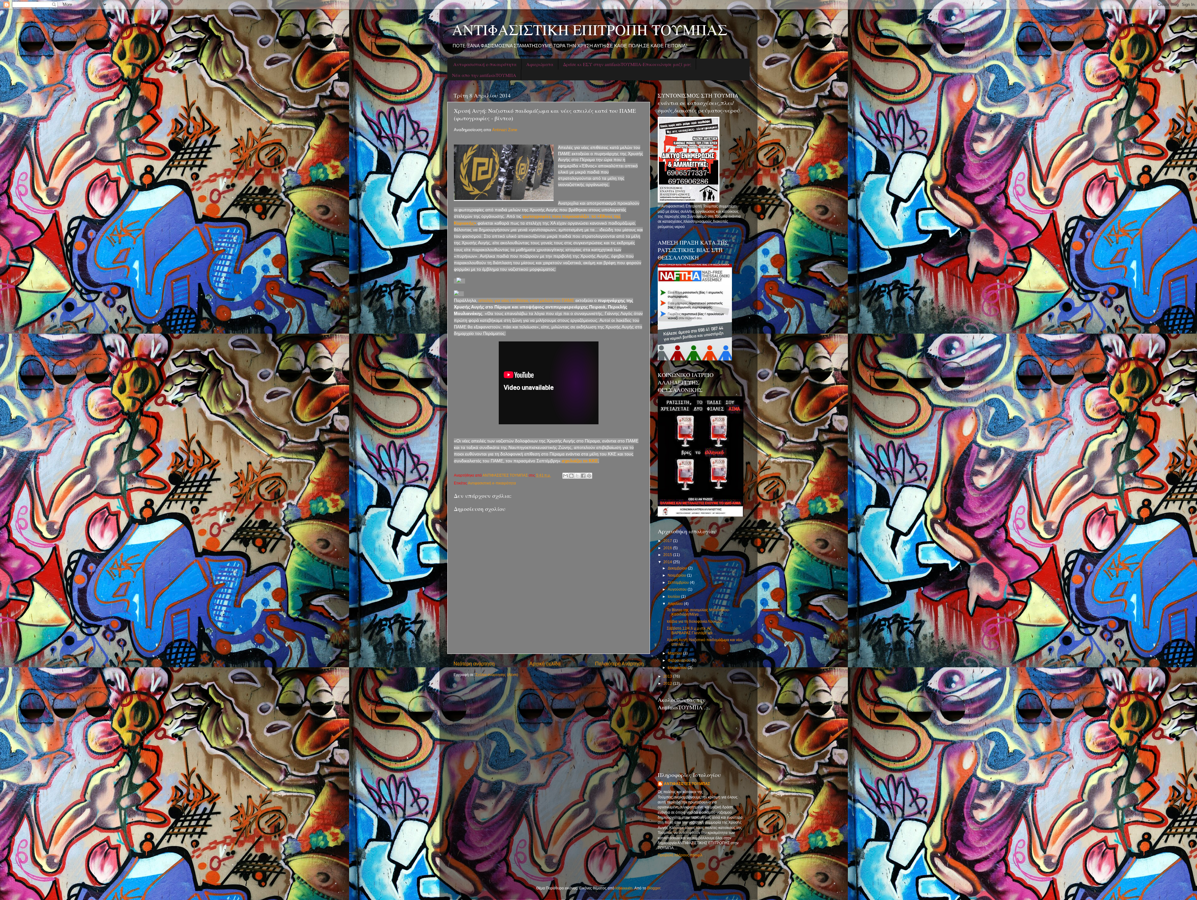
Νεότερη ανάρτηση (474, 663)
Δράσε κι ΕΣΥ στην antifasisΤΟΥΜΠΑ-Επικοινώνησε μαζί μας (627, 64)
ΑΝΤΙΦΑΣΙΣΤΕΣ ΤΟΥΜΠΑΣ (687, 784)
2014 (668, 562)
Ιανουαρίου (678, 667)
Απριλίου (676, 604)
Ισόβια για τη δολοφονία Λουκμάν (695, 621)
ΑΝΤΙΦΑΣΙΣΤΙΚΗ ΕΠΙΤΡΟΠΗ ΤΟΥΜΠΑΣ (589, 29)
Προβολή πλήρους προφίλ (680, 855)
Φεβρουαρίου (680, 660)
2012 (668, 683)
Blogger (653, 888)
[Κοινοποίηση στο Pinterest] (589, 476)
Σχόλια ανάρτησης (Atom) (496, 675)
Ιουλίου (674, 596)
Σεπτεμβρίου (679, 582)
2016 (668, 548)
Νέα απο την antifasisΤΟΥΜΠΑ (484, 75)
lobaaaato (623, 888)
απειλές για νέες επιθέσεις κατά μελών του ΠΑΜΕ (525, 300)
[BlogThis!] (571, 476)
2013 (668, 676)
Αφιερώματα (539, 64)
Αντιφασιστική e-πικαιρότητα (485, 64)
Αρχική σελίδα (544, 663)
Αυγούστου (678, 589)
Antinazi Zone (504, 129)
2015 (668, 555)
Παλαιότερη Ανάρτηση (619, 663)
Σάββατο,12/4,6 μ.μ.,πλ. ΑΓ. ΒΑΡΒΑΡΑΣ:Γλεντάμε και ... (691, 630)
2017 (668, 541)
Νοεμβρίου (677, 575)
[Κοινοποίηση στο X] (577, 476)
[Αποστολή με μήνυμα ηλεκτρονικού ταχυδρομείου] (565, 476)
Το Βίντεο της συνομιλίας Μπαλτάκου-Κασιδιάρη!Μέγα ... (698, 612)
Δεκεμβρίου (678, 568)
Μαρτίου (675, 653)
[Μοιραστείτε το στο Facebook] (583, 476)
